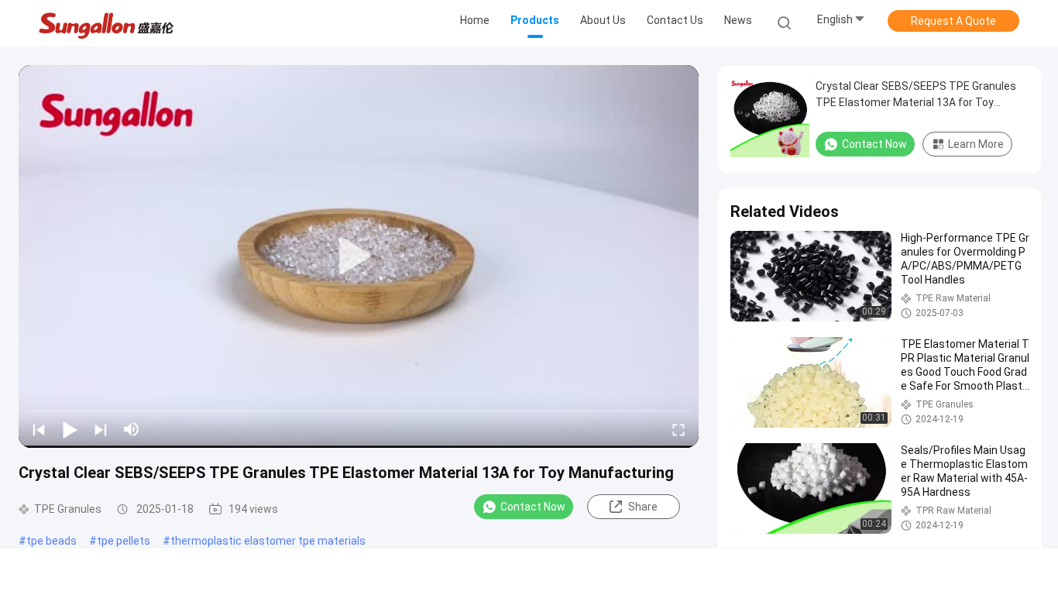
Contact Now (532, 506)
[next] (100, 429)
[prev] (38, 429)
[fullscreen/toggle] (678, 429)
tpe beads (51, 541)
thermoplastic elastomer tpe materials (268, 541)
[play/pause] (69, 429)
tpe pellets (123, 541)
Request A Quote (953, 21)
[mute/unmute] (131, 429)
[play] (358, 256)
